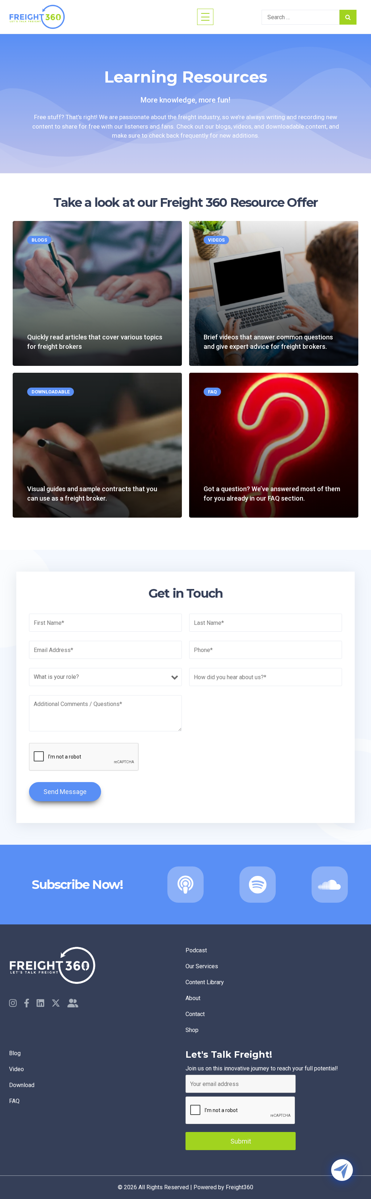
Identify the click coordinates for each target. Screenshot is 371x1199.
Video (16, 1069)
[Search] (348, 17)
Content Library (205, 982)
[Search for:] (300, 17)
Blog (15, 1053)
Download (21, 1085)
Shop (192, 1030)
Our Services (202, 966)
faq (14, 1101)
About (193, 998)
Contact (195, 1014)
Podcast (196, 950)
